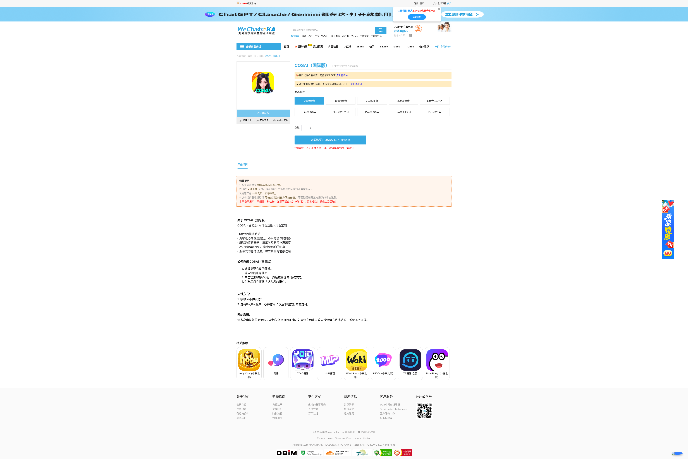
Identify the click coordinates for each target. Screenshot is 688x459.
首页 (286, 46)
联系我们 (241, 418)
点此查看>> (342, 75)
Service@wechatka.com (393, 409)
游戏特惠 (318, 46)
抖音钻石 (333, 46)
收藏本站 (248, 3)
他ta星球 (424, 46)
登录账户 (277, 409)
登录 (422, 3)
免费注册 (277, 404)
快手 (371, 46)
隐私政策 (241, 409)
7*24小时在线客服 (390, 404)
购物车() (446, 46)
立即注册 (417, 17)
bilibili (360, 46)
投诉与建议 (386, 418)
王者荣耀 (364, 36)
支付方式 (313, 409)
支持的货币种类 (317, 404)
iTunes (354, 36)
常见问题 (349, 404)
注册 (416, 3)
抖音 (304, 36)
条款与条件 (242, 413)
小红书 (345, 36)
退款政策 (349, 413)
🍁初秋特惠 (300, 46)
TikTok (324, 36)
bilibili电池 (335, 36)
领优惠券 (277, 418)
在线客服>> (401, 31)
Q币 (310, 36)
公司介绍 (241, 404)
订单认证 (313, 413)
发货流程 (349, 409)
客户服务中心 (387, 413)
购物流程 (277, 413)
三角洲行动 (376, 36)
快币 (317, 36)
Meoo (396, 46)
